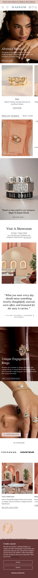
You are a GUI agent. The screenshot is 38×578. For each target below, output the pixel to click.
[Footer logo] (8, 528)
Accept (18, 562)
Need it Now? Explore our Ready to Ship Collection (19, 2)
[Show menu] (3, 7)
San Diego (14, 233)
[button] (7, 7)
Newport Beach (22, 233)
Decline (18, 567)
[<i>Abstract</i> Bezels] (19, 37)
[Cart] (35, 7)
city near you (27, 237)
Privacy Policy (15, 556)
